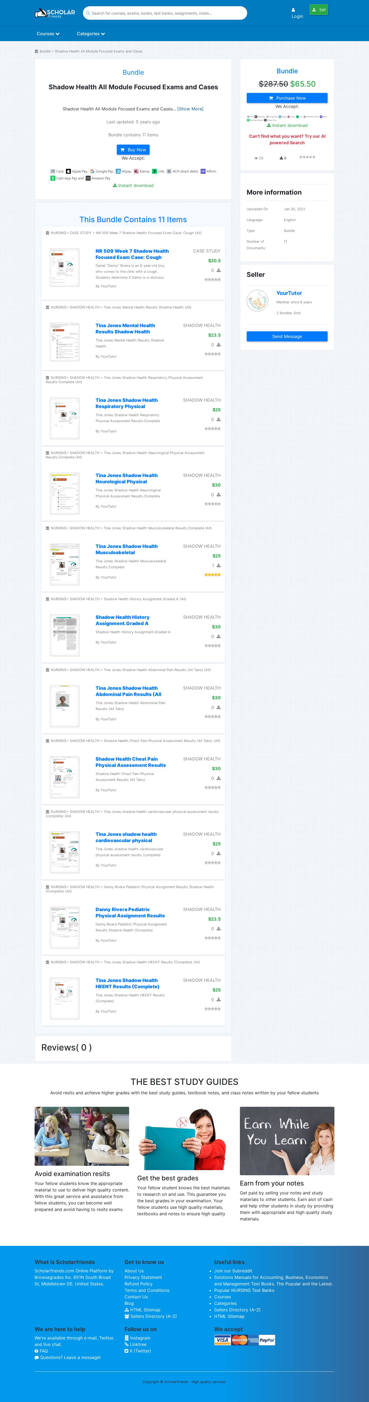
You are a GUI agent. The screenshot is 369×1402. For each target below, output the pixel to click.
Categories (89, 33)
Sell (322, 9)
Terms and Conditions (147, 1290)
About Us (134, 1270)
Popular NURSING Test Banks (244, 1290)
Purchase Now (290, 98)
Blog (129, 1303)
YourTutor (289, 293)
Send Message (287, 336)
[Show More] (190, 108)
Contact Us (136, 1296)
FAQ (43, 1351)
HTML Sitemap (144, 1309)
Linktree (137, 1344)
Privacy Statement (143, 1277)
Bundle (133, 72)
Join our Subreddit (233, 1270)
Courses (46, 33)
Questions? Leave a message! (69, 1357)
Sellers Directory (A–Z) (153, 1316)
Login (297, 16)
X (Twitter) (139, 1351)
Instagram (139, 1338)
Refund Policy (139, 1283)
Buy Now (136, 149)
